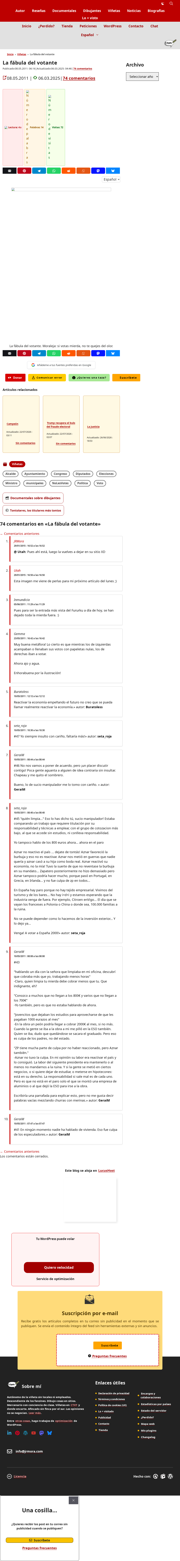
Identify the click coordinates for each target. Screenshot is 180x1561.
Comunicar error (49, 377)
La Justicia (93, 426)
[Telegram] (39, 171)
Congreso (60, 474)
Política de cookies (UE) (112, 1405)
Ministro (11, 483)
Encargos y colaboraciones (151, 1395)
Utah (17, 570)
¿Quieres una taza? (91, 377)
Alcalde (10, 474)
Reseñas (38, 10)
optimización (64, 1421)
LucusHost (106, 1170)
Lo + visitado (106, 1411)
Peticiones (88, 26)
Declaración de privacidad (113, 1393)
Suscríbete (128, 378)
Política (82, 483)
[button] (171, 3)
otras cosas (22, 1421)
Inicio (26, 26)
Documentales (64, 10)
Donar (17, 378)
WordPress (112, 26)
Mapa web (148, 1424)
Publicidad (104, 1417)
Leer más (35, 1413)
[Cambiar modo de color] (162, 3)
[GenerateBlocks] (163, 1476)
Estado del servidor (153, 1410)
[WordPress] (25, 1433)
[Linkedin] (9, 1433)
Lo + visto (90, 18)
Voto (100, 483)
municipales (34, 483)
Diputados (83, 474)
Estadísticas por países (156, 1404)
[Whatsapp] (54, 171)
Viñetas (114, 10)
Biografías (156, 10)
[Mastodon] (98, 171)
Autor (20, 10)
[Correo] (10, 171)
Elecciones (106, 474)
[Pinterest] (24, 171)
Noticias (134, 10)
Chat (154, 26)
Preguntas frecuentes (39, 1548)
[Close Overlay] (73, 1500)
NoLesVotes (60, 483)
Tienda (67, 26)
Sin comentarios (25, 443)
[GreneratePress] (156, 1476)
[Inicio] (170, 44)
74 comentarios (82, 68)
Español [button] (87, 35)
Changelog (148, 1437)
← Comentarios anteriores (19, 533)
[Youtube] (33, 1433)
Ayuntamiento (34, 474)
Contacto (135, 26)
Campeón (12, 423)
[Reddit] (69, 171)
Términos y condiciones (111, 1399)
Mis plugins (148, 1430)
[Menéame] (83, 171)
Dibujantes (92, 10)
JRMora (19, 541)
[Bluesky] (113, 171)
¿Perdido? (46, 26)
